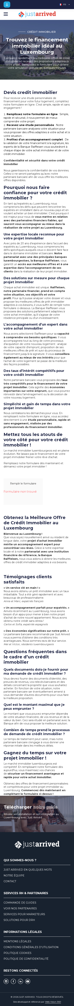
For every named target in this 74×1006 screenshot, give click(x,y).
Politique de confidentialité (26, 958)
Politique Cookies (17, 953)
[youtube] (27, 981)
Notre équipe (14, 875)
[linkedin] (20, 981)
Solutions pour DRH (19, 920)
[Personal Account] (7, 4)
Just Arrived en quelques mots (28, 869)
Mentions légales (17, 941)
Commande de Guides (20, 902)
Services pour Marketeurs (24, 914)
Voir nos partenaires (20, 908)
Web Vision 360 (53, 1001)
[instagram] (6, 981)
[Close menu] (6, 14)
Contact (10, 881)
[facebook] (13, 981)
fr (64, 4)
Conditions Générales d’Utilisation (31, 947)
